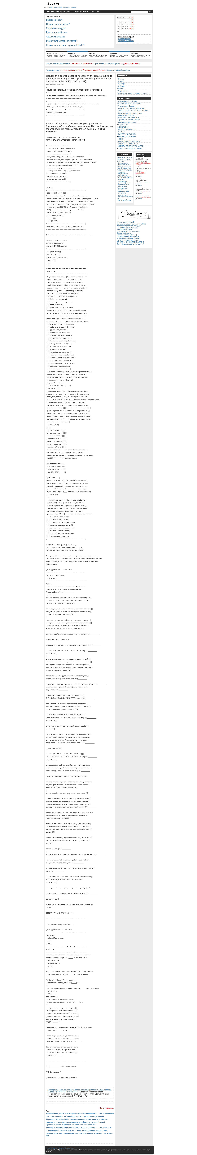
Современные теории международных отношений (123, 190)
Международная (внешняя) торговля (124, 199)
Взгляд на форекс (124, 233)
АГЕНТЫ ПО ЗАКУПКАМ (128, 144)
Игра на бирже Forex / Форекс (129, 104)
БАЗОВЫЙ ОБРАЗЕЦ (126, 129)
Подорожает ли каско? (57, 24)
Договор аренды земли (127, 122)
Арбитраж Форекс (53, 70)
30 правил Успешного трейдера (129, 226)
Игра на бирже (51, 1148)
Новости (71, 53)
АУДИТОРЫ (123, 125)
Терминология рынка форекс (128, 237)
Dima (140, 176)
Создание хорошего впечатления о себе (124, 167)
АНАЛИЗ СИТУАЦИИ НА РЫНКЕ (131, 108)
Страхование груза (56, 28)
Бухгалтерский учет (56, 32)
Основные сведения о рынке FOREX (65, 45)
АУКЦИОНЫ (123, 127)
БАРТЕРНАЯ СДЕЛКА (127, 134)
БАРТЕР (121, 132)
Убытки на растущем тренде (128, 238)
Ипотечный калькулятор (71, 70)
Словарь (113, 53)
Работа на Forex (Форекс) (127, 235)
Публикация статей (81, 11)
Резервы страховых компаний (61, 40)
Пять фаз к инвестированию (128, 240)
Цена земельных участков (128, 117)
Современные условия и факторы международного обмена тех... (124, 184)
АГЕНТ (121, 139)
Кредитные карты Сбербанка (118, 70)
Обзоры (134, 53)
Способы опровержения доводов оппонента (124, 163)
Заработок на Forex (124, 229)
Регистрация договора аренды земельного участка (130, 114)
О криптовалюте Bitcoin (127, 101)
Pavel (62, 84)
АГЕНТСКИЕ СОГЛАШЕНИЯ (129, 141)
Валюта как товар (124, 159)
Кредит (61, 1148)
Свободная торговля (125, 157)
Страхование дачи (55, 36)
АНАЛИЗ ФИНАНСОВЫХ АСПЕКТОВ (133, 111)
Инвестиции (69, 1148)
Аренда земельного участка (129, 120)
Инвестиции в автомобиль (81, 64)
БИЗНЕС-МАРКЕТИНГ (127, 136)
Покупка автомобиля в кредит (58, 64)
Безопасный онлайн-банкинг (94, 70)
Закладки (95, 11)
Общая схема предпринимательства (125, 196)
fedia (140, 198)
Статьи (92, 53)
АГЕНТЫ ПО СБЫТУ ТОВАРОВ (130, 146)
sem (140, 193)
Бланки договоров (55, 53)
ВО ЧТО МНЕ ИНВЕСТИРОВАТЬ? (130, 242)
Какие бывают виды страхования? (130, 244)
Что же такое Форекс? (126, 106)
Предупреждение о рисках (127, 227)
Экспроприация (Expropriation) (130, 148)
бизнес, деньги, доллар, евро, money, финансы (62, 7)
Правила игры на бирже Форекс (106, 64)
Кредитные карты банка (130, 64)
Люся (140, 166)
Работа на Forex (54, 19)
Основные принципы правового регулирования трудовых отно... (125, 173)
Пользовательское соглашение (58, 11)
